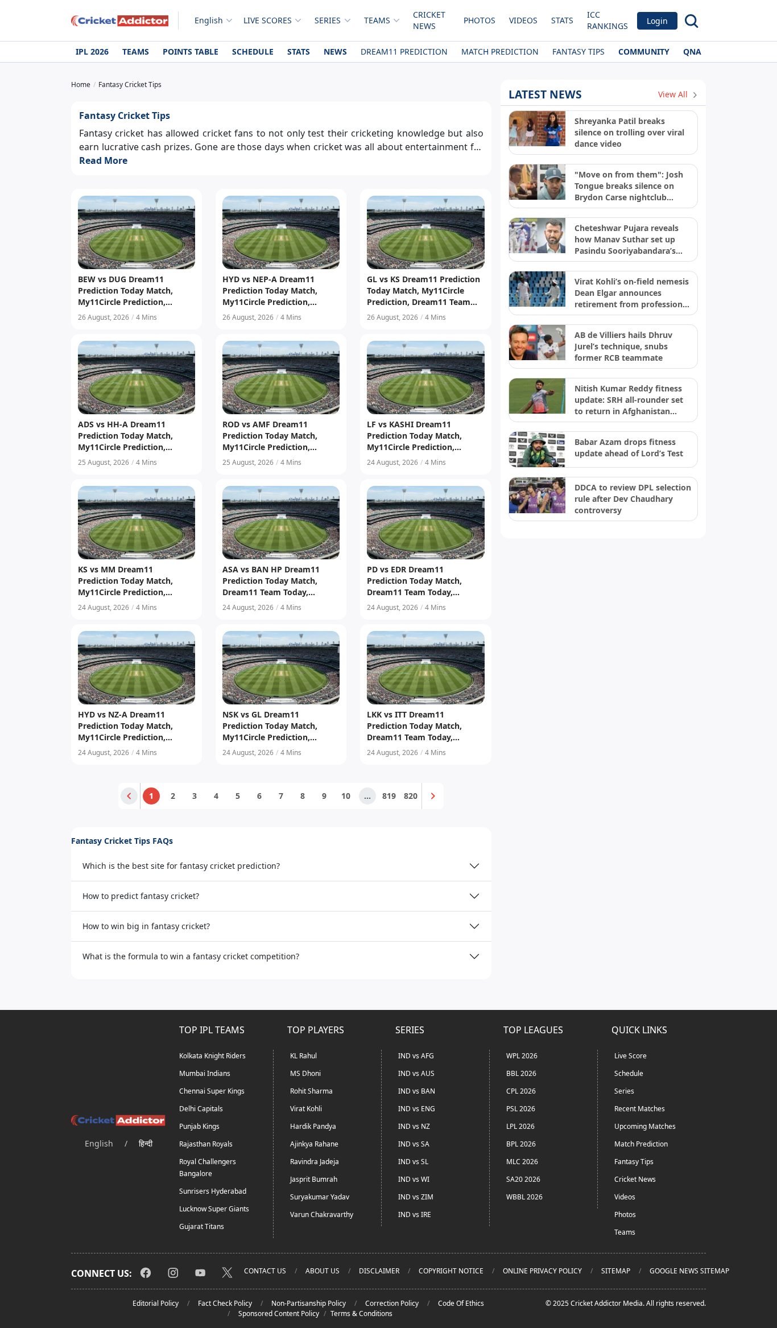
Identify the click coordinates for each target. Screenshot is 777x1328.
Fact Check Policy (225, 1303)
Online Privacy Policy (542, 1271)
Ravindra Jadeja (314, 1161)
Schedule (253, 51)
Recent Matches (639, 1108)
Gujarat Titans (201, 1226)
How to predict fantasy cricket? (140, 895)
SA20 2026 (523, 1179)
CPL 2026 (521, 1091)
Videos (523, 20)
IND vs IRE (414, 1214)
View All (674, 94)
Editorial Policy (156, 1303)
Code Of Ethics (461, 1303)
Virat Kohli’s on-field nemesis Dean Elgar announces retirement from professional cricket (632, 293)
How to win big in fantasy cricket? (146, 926)
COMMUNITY (643, 51)
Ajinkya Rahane (314, 1144)
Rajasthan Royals (206, 1144)
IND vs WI (413, 1179)
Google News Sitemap (689, 1271)
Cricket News (429, 20)
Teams (135, 51)
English (209, 20)
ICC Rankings (607, 20)
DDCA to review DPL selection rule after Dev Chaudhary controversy (633, 498)
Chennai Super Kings (212, 1091)
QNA (692, 51)
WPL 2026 (522, 1056)
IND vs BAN (416, 1091)
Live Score (630, 1056)
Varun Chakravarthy (321, 1214)
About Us (322, 1271)
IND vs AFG (416, 1056)
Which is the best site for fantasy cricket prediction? (181, 865)
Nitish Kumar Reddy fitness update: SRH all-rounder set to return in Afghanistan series (629, 400)
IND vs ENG (416, 1108)
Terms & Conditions (361, 1313)
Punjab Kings (199, 1126)
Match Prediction (500, 51)
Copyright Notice (451, 1271)
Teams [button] (377, 20)
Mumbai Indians (204, 1073)
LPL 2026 (520, 1126)
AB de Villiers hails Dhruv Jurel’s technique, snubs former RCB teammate (623, 346)
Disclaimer (379, 1271)
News (335, 51)
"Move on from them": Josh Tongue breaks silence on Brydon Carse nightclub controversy (629, 186)
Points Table (190, 51)
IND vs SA (413, 1144)
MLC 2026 (522, 1161)
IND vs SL (413, 1161)
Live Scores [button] (267, 20)
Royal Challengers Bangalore (207, 1167)
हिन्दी (145, 1143)
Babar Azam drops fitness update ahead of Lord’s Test (629, 447)
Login (657, 20)
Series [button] (328, 20)
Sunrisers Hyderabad (212, 1191)
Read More (103, 160)
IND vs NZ (414, 1126)
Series (624, 1091)
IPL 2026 (92, 51)
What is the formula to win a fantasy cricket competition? (190, 956)
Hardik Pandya (313, 1126)
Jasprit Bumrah (313, 1179)
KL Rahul (303, 1056)
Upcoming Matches (645, 1126)
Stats (562, 20)
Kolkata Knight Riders (212, 1056)
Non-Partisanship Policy (308, 1303)
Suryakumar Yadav (319, 1197)
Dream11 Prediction (404, 51)
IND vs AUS (416, 1073)
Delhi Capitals (201, 1108)
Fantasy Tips (578, 51)
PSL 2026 (520, 1108)
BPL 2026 (521, 1144)
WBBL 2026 (524, 1197)
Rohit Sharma (311, 1091)
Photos (479, 20)
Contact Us (265, 1271)
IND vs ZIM (415, 1197)
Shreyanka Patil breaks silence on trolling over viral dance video (629, 132)
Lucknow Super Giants (214, 1209)
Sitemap (615, 1271)
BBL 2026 (521, 1073)
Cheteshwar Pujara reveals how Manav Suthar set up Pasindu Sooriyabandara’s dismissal (627, 239)
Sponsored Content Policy (278, 1313)
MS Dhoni (305, 1073)
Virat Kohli (306, 1108)
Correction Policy (392, 1303)
